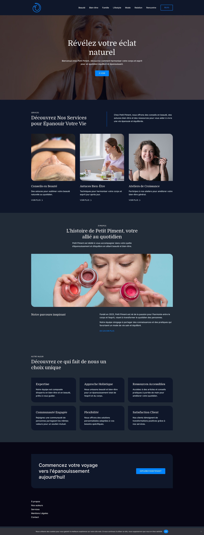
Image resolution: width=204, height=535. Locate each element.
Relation (138, 7)
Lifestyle (117, 7)
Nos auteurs (37, 505)
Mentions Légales (39, 513)
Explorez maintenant (151, 471)
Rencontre (151, 7)
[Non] (201, 531)
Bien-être (93, 7)
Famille (105, 7)
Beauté (82, 7)
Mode (128, 7)
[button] (167, 7)
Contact (35, 517)
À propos (35, 501)
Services (35, 509)
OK (166, 531)
